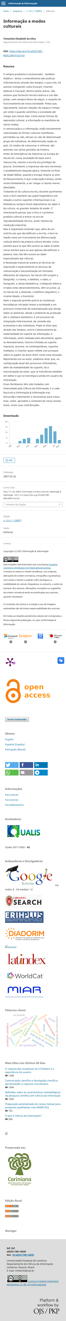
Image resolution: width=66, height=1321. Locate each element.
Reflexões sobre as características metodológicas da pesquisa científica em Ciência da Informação (33, 1094)
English (9, 739)
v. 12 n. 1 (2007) (34, 11)
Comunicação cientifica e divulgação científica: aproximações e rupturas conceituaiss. (31, 1082)
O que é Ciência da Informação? (23, 1115)
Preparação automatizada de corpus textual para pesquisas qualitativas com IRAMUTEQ (33, 1105)
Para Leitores (11, 794)
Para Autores (11, 799)
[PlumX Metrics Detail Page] (10, 662)
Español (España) (15, 744)
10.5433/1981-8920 (23, 1254)
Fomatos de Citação (16, 504)
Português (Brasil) (15, 749)
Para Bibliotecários (14, 804)
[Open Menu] (3, 3)
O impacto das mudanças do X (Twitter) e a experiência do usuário (29, 1070)
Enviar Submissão (17, 719)
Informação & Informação (22, 3)
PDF (10, 460)
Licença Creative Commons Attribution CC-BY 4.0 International (33, 1283)
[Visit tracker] (6, 1133)
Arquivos (17, 11)
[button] (12, 765)
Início (6, 11)
